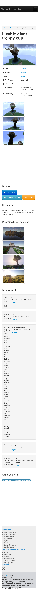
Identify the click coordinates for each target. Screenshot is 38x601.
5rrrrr (22, 84)
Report (27, 197)
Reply (12, 302)
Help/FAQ (7, 554)
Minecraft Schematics (11, 8)
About (6, 552)
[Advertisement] (19, 19)
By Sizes (7, 541)
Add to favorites (11, 197)
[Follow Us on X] (3, 568)
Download (8, 192)
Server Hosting (9, 558)
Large (23, 76)
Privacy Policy (8, 563)
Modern (23, 72)
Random (7, 543)
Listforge (6, 575)
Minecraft (7, 556)
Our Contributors (9, 547)
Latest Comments (10, 545)
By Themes (8, 539)
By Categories (9, 536)
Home (6, 28)
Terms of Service (10, 561)
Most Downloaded (10, 532)
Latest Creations (9, 534)
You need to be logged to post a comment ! (17, 480)
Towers (12, 28)
